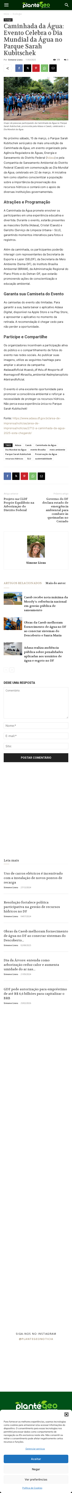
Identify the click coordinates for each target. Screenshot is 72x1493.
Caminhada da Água (46, 445)
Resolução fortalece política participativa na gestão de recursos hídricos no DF (32, 906)
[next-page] (12, 670)
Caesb (28, 445)
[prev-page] (6, 670)
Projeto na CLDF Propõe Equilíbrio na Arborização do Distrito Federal (19, 504)
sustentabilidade (43, 458)
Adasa (51, 157)
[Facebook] (19, 68)
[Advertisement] (36, 811)
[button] (66, 1414)
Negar (36, 1469)
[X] (27, 68)
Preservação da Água (46, 454)
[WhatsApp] (44, 68)
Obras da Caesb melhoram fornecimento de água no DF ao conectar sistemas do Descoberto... (36, 935)
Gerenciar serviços (35, 1448)
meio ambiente (57, 449)
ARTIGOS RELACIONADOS (23, 583)
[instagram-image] (12, 1355)
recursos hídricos (14, 458)
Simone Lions (15, 59)
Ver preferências (36, 1479)
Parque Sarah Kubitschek (18, 454)
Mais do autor (55, 583)
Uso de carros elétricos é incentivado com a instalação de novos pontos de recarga (33, 877)
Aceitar (36, 1459)
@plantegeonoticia (36, 1339)
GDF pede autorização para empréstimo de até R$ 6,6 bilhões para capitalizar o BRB (35, 993)
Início (6, 13)
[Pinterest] (36, 68)
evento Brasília (38, 449)
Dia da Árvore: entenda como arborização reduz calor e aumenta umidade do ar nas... (31, 964)
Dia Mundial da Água (15, 449)
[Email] (53, 68)
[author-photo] (36, 557)
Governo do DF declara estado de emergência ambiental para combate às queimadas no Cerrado (55, 510)
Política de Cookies (32, 1487)
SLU (29, 458)
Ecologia (17, 13)
